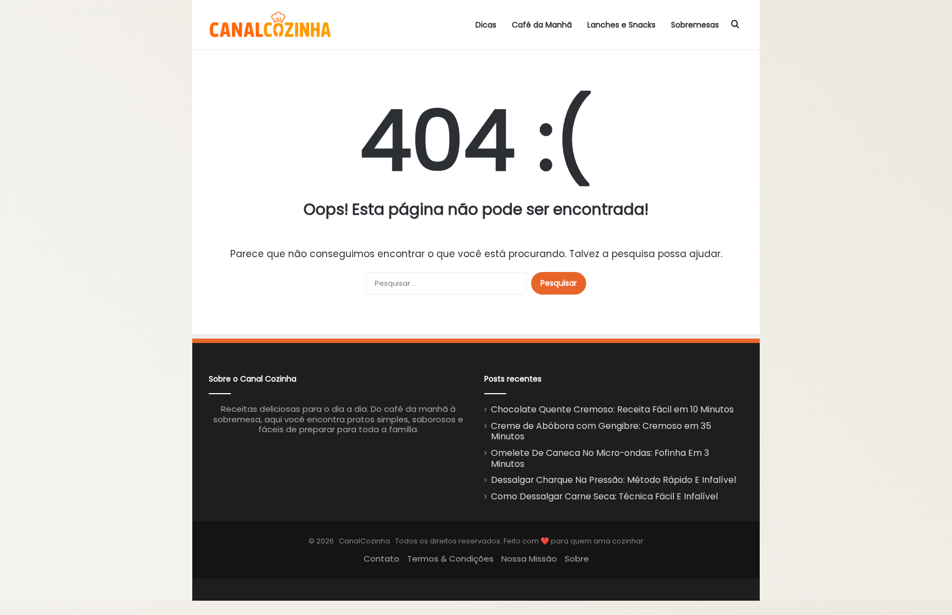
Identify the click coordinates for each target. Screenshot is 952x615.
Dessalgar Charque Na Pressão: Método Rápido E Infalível (613, 480)
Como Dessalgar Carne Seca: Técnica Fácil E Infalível (604, 496)
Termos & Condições (450, 558)
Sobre (577, 558)
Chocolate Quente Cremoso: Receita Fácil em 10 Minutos (612, 409)
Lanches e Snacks (621, 24)
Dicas (485, 24)
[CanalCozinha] (270, 25)
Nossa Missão (529, 558)
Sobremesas (695, 24)
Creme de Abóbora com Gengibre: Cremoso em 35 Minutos (601, 431)
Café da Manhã (542, 24)
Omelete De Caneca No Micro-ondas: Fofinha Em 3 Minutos (600, 458)
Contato (381, 558)
